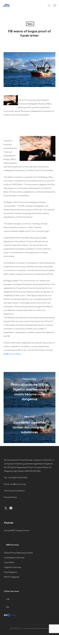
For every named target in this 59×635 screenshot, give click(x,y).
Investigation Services (14, 557)
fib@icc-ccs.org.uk (12, 354)
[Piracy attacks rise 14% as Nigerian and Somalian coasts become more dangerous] (30, 390)
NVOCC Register (11, 577)
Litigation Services (12, 567)
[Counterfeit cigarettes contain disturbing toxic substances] (30, 425)
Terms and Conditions (14, 490)
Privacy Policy (10, 497)
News (30, 24)
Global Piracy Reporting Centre (18, 552)
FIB (7, 607)
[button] (54, 5)
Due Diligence (10, 572)
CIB (7, 599)
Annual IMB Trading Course (16, 530)
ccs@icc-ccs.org (18, 484)
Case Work (9, 562)
